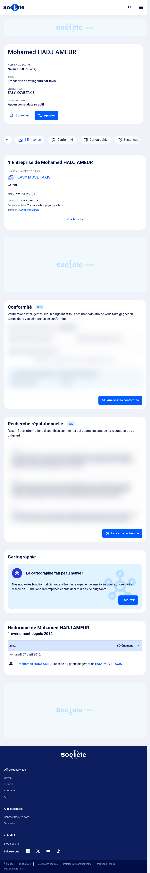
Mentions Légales (106, 864)
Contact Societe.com (16, 817)
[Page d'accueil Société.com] (14, 7)
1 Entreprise (32, 140)
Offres (8, 777)
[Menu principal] (141, 7)
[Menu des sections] (8, 140)
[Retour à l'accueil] (74, 754)
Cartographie (98, 140)
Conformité (65, 140)
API (6, 796)
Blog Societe (11, 843)
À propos (8, 864)
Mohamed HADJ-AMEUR (36, 664)
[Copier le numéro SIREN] (33, 194)
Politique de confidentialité (77, 864)
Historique (131, 140)
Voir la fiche (75, 219)
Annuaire (9, 790)
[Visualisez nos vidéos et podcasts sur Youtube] (48, 851)
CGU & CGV (25, 864)
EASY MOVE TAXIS (21, 93)
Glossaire (9, 823)
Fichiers (8, 784)
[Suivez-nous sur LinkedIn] (27, 851)
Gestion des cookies (47, 864)
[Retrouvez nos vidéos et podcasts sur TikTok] (58, 851)
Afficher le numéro (29, 210)
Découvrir (128, 600)
